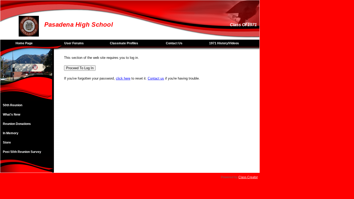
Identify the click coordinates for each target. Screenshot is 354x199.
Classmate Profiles (124, 43)
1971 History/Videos (224, 43)
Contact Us (174, 43)
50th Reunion (12, 105)
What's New (11, 114)
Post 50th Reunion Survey (22, 152)
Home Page (24, 43)
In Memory (10, 133)
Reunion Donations (17, 124)
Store (7, 142)
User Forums (74, 43)
